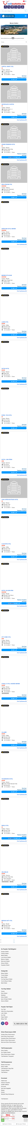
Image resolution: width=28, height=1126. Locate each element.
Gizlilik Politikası (5, 1084)
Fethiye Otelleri (5, 953)
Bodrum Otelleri (5, 959)
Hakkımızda (4, 1080)
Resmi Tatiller (4, 1066)
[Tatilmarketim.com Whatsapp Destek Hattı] (2, 1120)
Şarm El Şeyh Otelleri (6, 999)
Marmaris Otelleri (5, 961)
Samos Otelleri (4, 1001)
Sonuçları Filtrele (22, 1124)
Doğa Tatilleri (4, 1017)
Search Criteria (8, 1124)
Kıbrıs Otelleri (4, 997)
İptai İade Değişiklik (6, 1088)
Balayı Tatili (4, 1019)
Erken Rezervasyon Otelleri (8, 1054)
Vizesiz (3, 991)
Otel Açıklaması (21, 120)
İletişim (3, 1090)
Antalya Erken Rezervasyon (8, 1034)
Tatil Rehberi (4, 1072)
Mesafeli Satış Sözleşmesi (7, 1094)
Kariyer (3, 1092)
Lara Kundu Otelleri (6, 957)
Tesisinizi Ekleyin (5, 1070)
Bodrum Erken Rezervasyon (8, 1040)
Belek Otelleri (4, 955)
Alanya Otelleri (4, 963)
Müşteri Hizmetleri (5, 1064)
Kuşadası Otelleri (5, 965)
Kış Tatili (3, 1015)
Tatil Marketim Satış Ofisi (7, 1068)
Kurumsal (3, 1086)
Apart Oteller (4, 977)
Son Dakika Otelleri (6, 1052)
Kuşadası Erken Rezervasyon (8, 1038)
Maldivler (3, 995)
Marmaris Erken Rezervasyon (8, 1042)
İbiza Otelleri (4, 993)
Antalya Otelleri (5, 951)
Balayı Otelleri (4, 973)
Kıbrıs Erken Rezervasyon (7, 1036)
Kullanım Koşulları (5, 1082)
